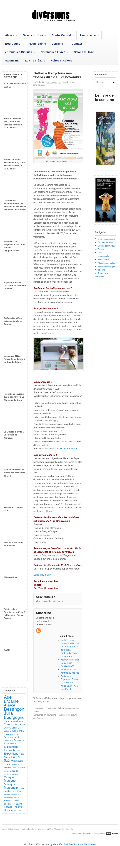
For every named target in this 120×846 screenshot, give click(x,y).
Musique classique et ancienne (14, 789)
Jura (7, 764)
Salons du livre (84, 52)
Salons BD (12, 60)
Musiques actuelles (106, 262)
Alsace (9, 35)
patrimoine (15, 797)
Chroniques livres (106, 242)
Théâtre (101, 269)
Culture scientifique (106, 245)
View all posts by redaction (49, 600)
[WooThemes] (112, 833)
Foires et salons (61, 60)
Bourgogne (12, 43)
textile (45, 701)
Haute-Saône (37, 43)
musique (14, 770)
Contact (77, 43)
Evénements (8, 740)
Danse (101, 249)
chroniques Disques (18, 52)
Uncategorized (13, 810)
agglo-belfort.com (42, 574)
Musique (15, 774)
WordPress (88, 833)
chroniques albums (106, 238)
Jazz (100, 252)
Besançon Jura (33, 35)
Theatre (8, 803)
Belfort (39, 698)
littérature (7, 767)
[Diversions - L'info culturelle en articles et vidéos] (60, 22)
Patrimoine (8, 800)
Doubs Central (61, 35)
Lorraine (57, 43)
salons (16, 800)
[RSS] (38, 630)
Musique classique (106, 266)
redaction (41, 82)
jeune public (103, 255)
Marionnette (103, 259)
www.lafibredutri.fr (42, 413)
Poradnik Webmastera (85, 844)
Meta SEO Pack (60, 844)
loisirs (22, 767)
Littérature (15, 764)
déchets (48, 698)
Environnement (39, 85)
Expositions (19, 740)
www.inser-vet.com (67, 448)
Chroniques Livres (53, 52)
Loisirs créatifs (35, 60)
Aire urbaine (87, 35)
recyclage (59, 698)
